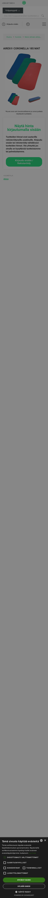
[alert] (24, 449)
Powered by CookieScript (24, 895)
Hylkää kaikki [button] (24, 886)
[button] (24, 892)
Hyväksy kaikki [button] (24, 880)
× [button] (45, 840)
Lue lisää (32, 853)
